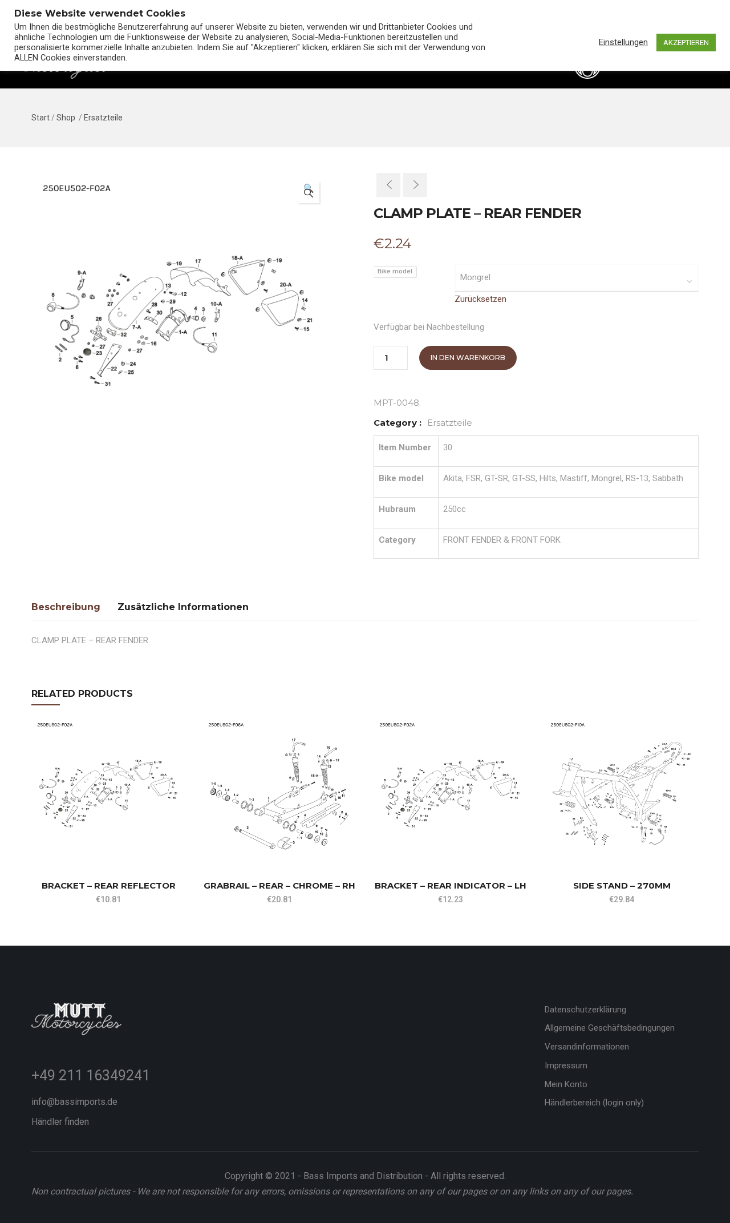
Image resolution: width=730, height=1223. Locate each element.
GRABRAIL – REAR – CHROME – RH (279, 885)
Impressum (566, 1065)
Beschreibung (65, 607)
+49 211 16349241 (90, 1075)
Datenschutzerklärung (585, 1009)
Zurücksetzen (480, 299)
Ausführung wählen (36, 838)
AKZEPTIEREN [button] (686, 42)
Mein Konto (566, 1084)
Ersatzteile (103, 117)
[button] (308, 192)
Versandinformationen (587, 1047)
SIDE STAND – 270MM (622, 885)
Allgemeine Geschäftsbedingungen (610, 1028)
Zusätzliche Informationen (183, 607)
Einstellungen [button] (623, 42)
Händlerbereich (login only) (594, 1102)
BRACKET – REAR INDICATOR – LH (450, 885)
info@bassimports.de (74, 1101)
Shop (65, 117)
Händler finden (60, 1121)
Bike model (395, 271)
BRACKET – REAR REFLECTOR (109, 885)
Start (40, 117)
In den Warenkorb (468, 357)
